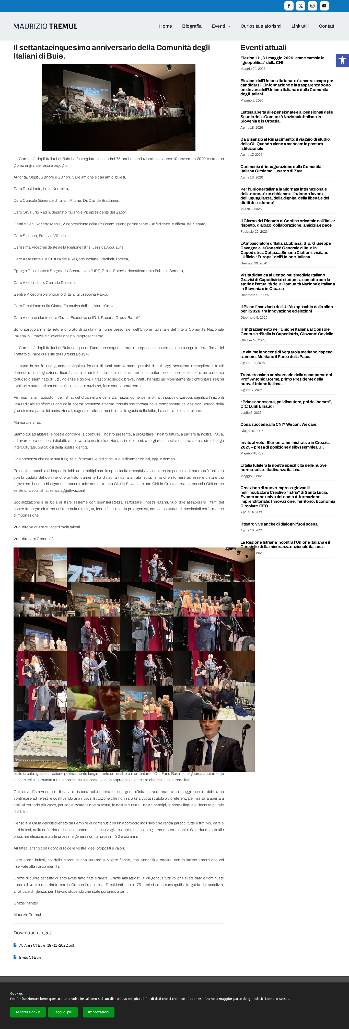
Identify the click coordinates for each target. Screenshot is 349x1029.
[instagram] (312, 5)
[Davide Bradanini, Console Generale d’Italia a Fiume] (161, 551)
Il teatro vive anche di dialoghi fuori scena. (279, 524)
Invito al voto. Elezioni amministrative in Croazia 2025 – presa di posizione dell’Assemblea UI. (284, 444)
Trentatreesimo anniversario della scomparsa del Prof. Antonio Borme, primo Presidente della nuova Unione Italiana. (286, 379)
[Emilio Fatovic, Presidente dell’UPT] (161, 620)
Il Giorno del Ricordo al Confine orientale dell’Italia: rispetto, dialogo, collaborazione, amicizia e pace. (287, 223)
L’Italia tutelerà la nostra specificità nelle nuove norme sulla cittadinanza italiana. (283, 467)
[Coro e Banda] (214, 551)
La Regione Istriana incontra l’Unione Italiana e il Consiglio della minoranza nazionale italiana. (285, 544)
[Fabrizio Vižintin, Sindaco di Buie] (107, 723)
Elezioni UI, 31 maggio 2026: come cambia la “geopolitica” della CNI (282, 60)
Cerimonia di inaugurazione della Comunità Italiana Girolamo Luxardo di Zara (280, 168)
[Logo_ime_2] (45, 25)
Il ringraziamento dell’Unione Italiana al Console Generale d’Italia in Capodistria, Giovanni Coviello (286, 331)
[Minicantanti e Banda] (161, 585)
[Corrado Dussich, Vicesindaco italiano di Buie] (107, 620)
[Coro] (107, 585)
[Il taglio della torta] (214, 689)
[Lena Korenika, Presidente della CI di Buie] (107, 654)
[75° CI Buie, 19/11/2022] (54, 551)
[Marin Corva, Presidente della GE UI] (161, 654)
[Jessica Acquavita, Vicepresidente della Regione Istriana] (54, 654)
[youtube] (324, 5)
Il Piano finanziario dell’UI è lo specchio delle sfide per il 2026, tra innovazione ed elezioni (286, 309)
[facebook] (289, 5)
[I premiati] (161, 689)
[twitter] (300, 5)
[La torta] (54, 723)
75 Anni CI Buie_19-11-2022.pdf (46, 945)
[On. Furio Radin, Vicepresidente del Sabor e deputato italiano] (214, 620)
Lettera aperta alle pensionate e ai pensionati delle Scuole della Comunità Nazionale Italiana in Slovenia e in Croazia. (286, 116)
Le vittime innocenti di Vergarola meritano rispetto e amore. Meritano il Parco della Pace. (286, 354)
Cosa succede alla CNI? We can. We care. (279, 424)
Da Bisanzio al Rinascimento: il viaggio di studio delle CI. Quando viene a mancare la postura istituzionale (285, 143)
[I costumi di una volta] (54, 620)
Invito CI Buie (30, 957)
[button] (342, 60)
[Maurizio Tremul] (107, 689)
